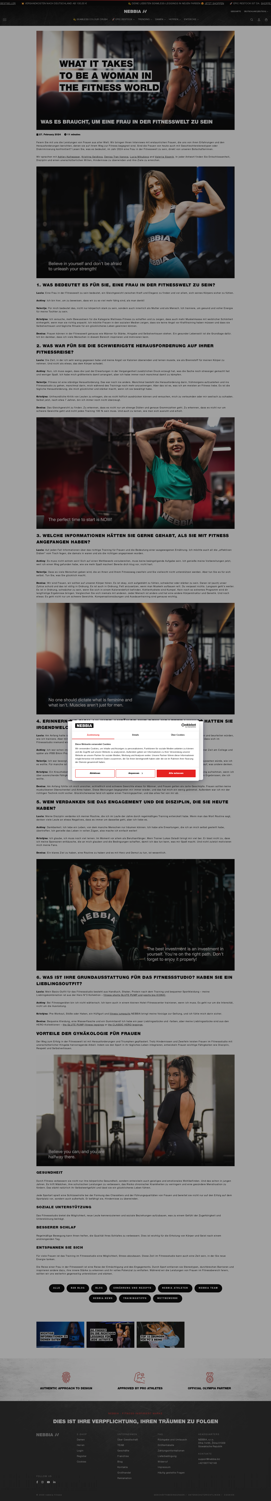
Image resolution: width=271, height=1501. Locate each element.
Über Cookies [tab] (178, 735)
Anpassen (133, 773)
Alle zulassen (176, 773)
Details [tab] (135, 735)
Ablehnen (95, 773)
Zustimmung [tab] (93, 735)
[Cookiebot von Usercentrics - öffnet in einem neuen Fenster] (183, 725)
